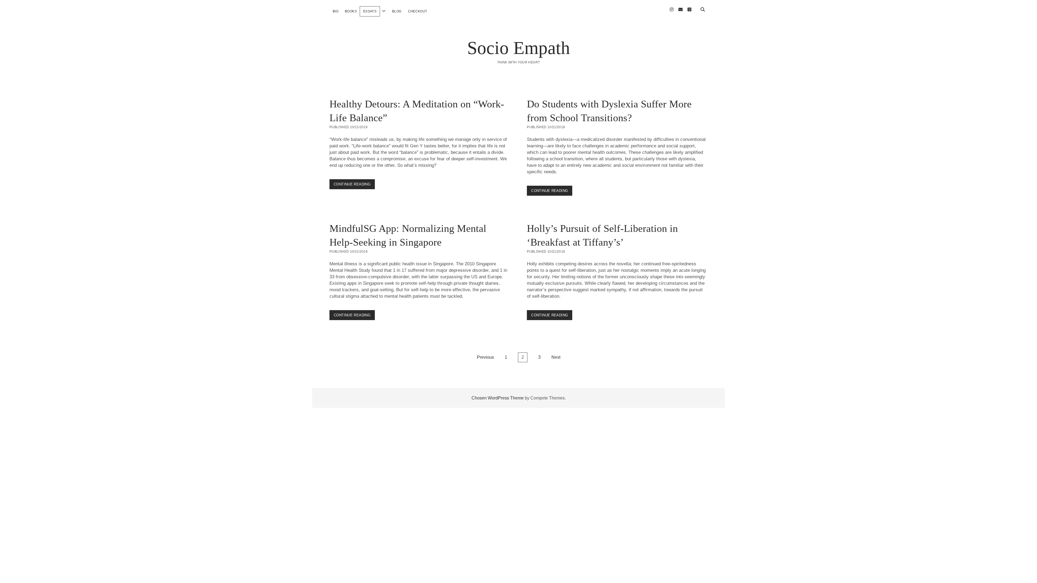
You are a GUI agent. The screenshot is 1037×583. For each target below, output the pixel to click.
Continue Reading (354, 185)
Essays (369, 11)
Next (555, 357)
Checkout (417, 11)
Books (351, 11)
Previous (485, 357)
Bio (335, 11)
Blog (396, 11)
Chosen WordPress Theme (498, 398)
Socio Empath (518, 48)
